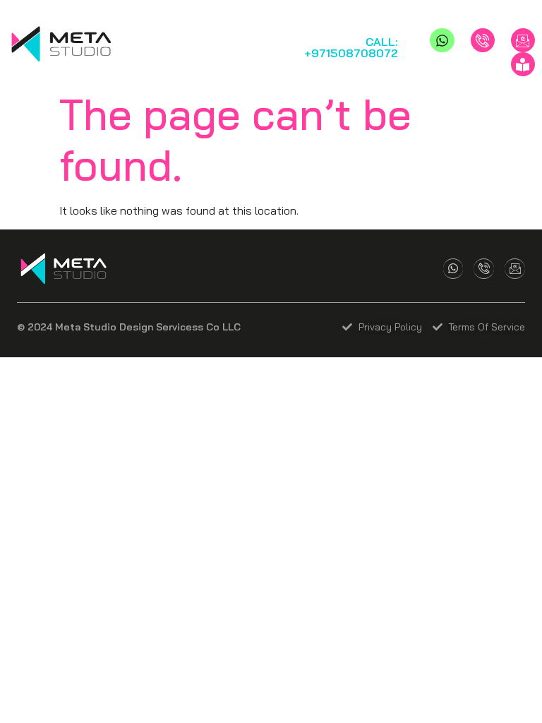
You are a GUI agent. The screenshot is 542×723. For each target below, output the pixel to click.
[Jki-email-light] (523, 40)
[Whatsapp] (442, 40)
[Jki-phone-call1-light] (483, 40)
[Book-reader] (523, 64)
